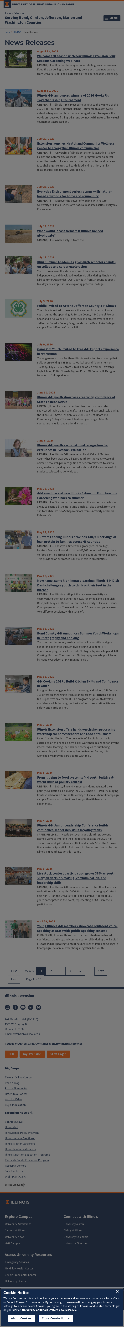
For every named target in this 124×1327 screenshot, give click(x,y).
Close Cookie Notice (56, 1318)
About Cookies (21, 1318)
